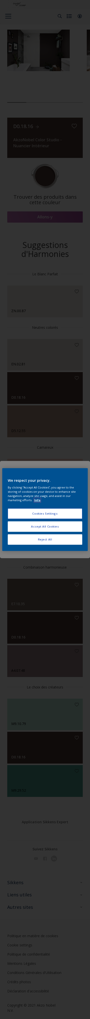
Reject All (45, 539)
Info (37, 500)
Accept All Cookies (45, 526)
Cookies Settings (45, 514)
